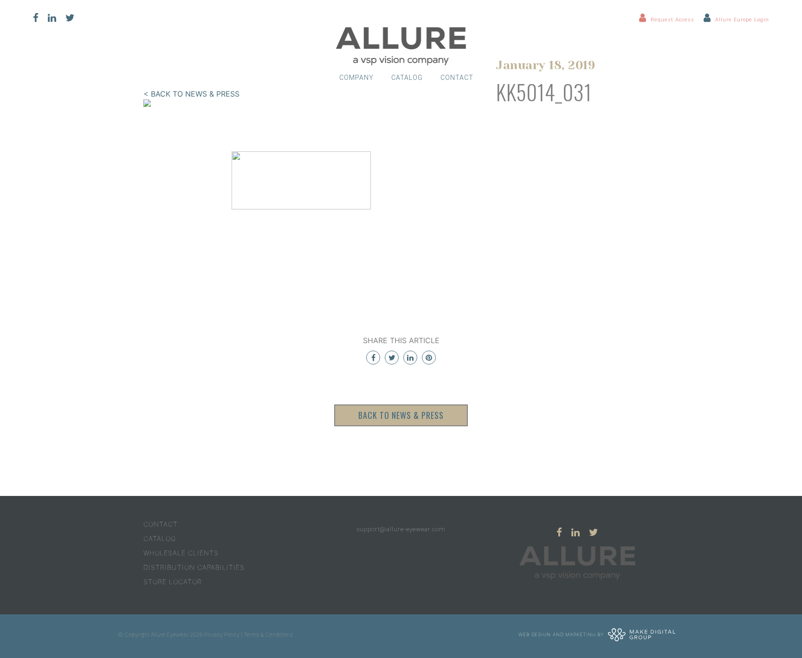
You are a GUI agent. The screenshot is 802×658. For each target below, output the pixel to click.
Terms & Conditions (268, 634)
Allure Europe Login (742, 20)
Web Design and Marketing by (562, 634)
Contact (456, 77)
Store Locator (172, 582)
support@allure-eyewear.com (401, 529)
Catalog (407, 77)
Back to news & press (401, 415)
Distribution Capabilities (194, 567)
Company (356, 77)
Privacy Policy (221, 634)
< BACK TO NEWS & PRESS (191, 93)
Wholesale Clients (181, 553)
